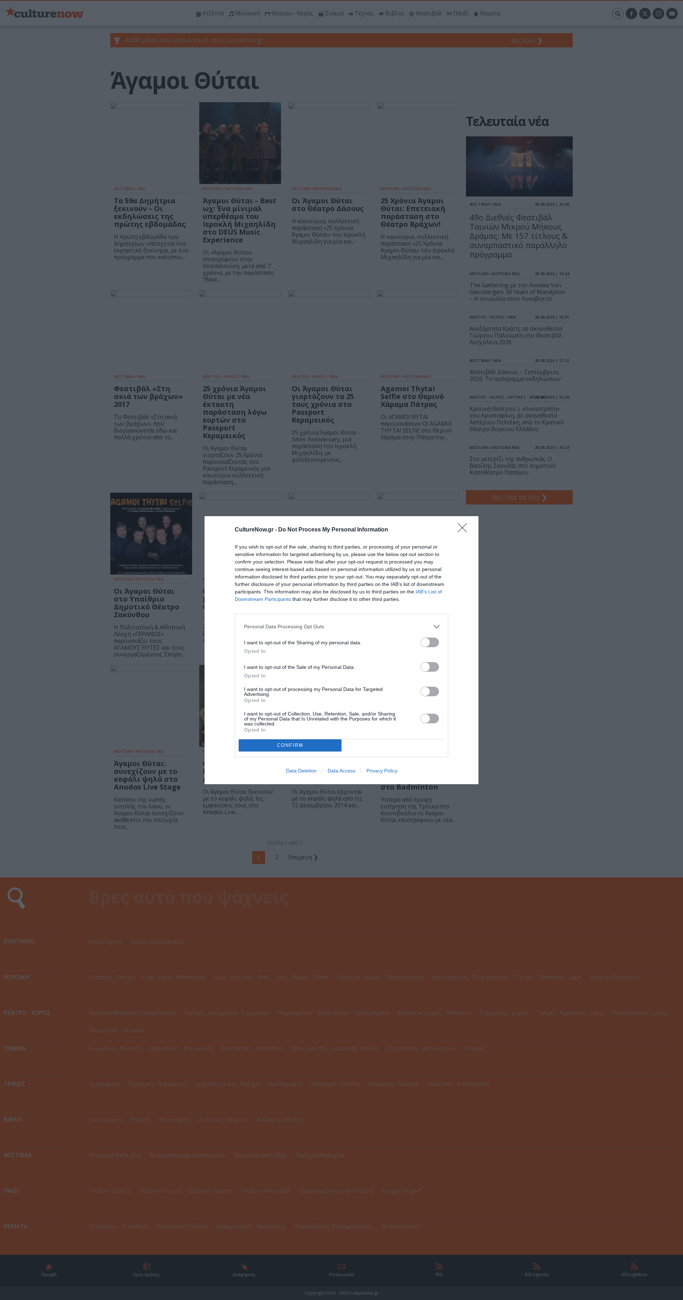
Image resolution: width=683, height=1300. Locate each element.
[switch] (429, 642)
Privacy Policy (381, 771)
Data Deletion (301, 771)
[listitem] (341, 626)
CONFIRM (290, 745)
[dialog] (341, 650)
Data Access (341, 771)
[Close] (464, 530)
